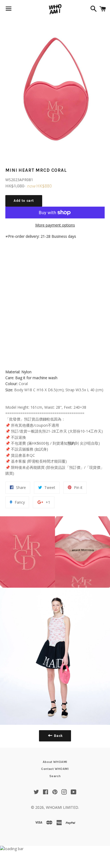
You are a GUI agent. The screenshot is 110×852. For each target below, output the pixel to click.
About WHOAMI (55, 762)
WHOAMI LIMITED (62, 807)
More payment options (55, 225)
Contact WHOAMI (55, 769)
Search (55, 776)
